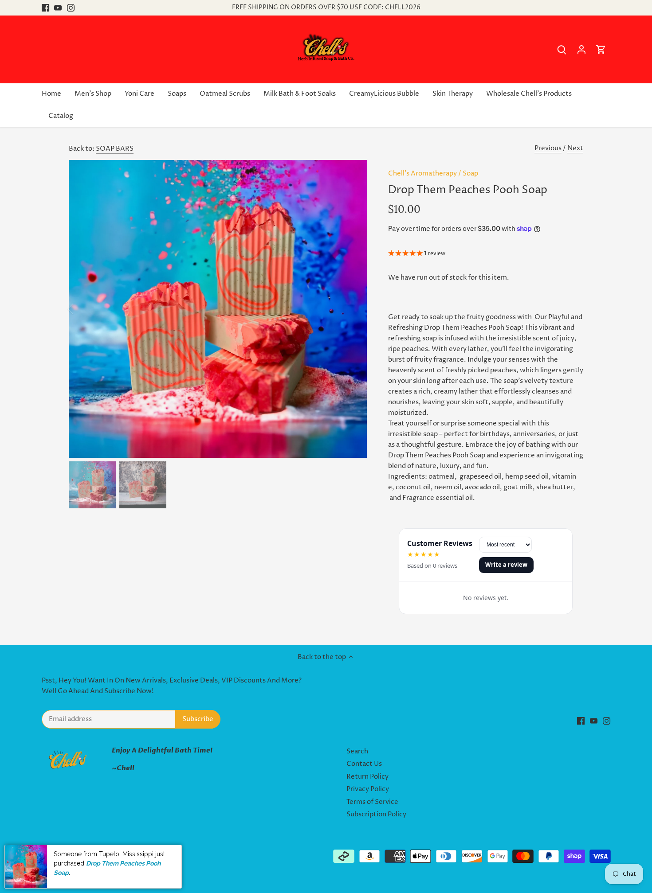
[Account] (581, 49)
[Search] (562, 49)
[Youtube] (58, 7)
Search (357, 751)
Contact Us (364, 763)
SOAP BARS (115, 148)
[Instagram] (71, 7)
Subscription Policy (376, 814)
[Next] (353, 309)
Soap (470, 173)
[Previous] (82, 309)
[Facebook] (45, 7)
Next (575, 148)
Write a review (506, 565)
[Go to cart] (601, 49)
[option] (218, 309)
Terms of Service (372, 802)
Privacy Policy (367, 789)
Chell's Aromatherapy (422, 173)
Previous (548, 148)
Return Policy (367, 776)
